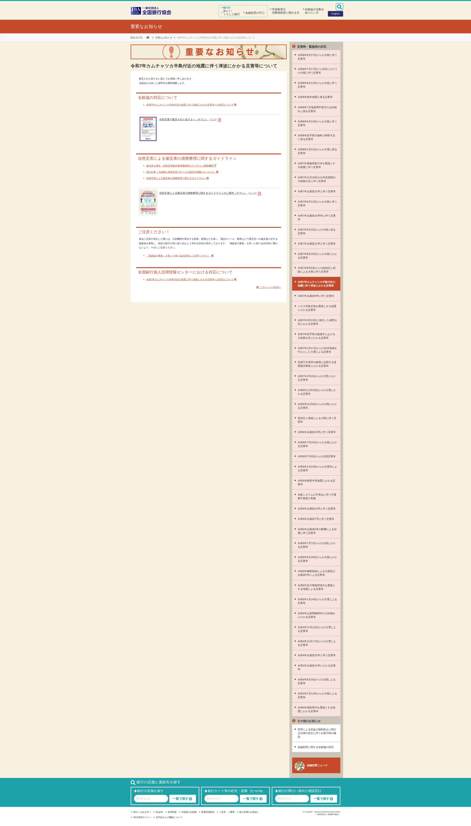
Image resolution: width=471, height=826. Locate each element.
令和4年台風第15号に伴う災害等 (317, 655)
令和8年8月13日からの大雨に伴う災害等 (317, 85)
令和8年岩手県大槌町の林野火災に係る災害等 (316, 137)
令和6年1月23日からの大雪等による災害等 (317, 468)
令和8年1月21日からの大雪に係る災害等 (317, 151)
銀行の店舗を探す (150, 791)
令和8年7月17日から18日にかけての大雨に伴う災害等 (317, 71)
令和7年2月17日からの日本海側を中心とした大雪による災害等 (317, 350)
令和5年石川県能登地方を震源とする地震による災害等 (316, 587)
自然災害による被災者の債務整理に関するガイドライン (176, 178)
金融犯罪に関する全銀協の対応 (316, 747)
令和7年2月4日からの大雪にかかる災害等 (317, 378)
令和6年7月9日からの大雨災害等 (317, 456)
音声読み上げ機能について (169, 817)
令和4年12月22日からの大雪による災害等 (317, 629)
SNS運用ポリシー (142, 817)
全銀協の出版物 (189, 812)
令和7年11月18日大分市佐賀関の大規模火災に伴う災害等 (317, 179)
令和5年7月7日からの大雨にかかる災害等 (317, 545)
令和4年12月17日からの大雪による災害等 (317, 643)
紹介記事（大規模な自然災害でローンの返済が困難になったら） (181, 172)
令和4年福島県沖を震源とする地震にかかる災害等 (316, 709)
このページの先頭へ (270, 287)
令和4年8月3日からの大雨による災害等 (317, 681)
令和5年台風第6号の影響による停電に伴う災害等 (317, 531)
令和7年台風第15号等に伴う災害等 (317, 217)
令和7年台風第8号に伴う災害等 (316, 295)
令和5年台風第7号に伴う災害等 (316, 518)
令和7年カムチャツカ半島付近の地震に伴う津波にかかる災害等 (316, 283)
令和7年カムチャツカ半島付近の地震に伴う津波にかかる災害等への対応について (190, 104)
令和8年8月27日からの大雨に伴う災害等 (317, 57)
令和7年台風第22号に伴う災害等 (317, 191)
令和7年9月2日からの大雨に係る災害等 (317, 231)
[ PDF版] (258, 791)
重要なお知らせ (146, 26)
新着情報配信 (208, 812)
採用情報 (172, 812)
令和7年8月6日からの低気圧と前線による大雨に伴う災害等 (317, 269)
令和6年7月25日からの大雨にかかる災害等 (317, 444)
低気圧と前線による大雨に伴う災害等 (317, 420)
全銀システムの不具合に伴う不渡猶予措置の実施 (317, 496)
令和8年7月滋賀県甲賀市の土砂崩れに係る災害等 (317, 109)
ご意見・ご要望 (227, 812)
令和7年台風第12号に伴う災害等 (317, 243)
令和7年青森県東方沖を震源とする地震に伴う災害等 (316, 165)
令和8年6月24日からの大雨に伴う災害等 (317, 123)
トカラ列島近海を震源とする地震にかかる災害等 (317, 308)
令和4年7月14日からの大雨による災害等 (317, 695)
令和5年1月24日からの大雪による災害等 (317, 601)
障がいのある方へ (142, 812)
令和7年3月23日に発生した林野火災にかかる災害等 (317, 322)
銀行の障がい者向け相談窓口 (299, 791)
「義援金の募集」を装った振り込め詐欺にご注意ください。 (178, 255)
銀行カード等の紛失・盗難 (227, 791)
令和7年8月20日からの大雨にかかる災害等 (317, 255)
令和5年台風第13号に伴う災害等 (317, 508)
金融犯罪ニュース (317, 765)
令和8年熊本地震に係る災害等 (315, 96)
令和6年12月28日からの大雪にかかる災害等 (317, 392)
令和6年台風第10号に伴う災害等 (317, 432)
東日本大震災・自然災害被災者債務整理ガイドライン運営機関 (179, 165)
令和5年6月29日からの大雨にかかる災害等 (317, 559)
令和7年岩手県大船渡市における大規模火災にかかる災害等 (316, 336)
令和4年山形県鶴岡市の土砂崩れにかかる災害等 (316, 615)
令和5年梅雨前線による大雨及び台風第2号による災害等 (316, 573)
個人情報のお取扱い (249, 812)
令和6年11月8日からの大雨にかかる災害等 (317, 406)
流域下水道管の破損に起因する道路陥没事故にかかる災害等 (317, 364)
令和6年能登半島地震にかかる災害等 (316, 482)
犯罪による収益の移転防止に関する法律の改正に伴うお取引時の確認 (317, 733)
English (159, 812)
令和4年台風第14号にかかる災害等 (317, 667)
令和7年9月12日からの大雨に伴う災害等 (317, 203)
